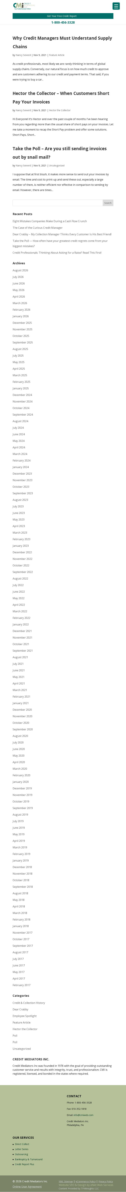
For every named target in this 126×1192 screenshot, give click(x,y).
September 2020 (23, 729)
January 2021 (21, 703)
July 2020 (18, 742)
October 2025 (21, 336)
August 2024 (20, 421)
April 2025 (19, 369)
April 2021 (19, 683)
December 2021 (22, 631)
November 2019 (22, 795)
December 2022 (22, 552)
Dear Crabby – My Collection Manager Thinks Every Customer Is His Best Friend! (62, 234)
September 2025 (23, 342)
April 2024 (19, 447)
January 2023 (21, 546)
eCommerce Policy (86, 1181)
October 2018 (21, 880)
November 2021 (22, 637)
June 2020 (19, 749)
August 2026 (20, 270)
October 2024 (21, 408)
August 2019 (20, 814)
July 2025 (18, 355)
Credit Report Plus (24, 1164)
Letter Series (21, 1149)
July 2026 (18, 277)
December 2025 (22, 323)
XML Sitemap (66, 1181)
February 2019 (21, 854)
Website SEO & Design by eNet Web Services (86, 1185)
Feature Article (56, 55)
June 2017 (19, 965)
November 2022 (22, 559)
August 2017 (20, 952)
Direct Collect (22, 1144)
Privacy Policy (105, 1181)
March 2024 (20, 454)
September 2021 (23, 650)
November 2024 (22, 401)
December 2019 (22, 788)
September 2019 (23, 808)
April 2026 (19, 296)
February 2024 (21, 460)
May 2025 (18, 362)
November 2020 (22, 716)
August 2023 (20, 500)
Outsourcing (21, 1154)
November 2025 (22, 329)
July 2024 (18, 428)
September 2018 (23, 887)
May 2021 (18, 677)
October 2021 (21, 644)
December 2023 (22, 473)
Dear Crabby (20, 1009)
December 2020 (22, 709)
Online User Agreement (27, 1186)
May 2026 (18, 290)
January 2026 (21, 316)
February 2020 (21, 775)
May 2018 (18, 900)
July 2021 (18, 664)
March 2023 (20, 532)
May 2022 (18, 598)
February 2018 (21, 919)
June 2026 (19, 283)
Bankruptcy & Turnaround (28, 1159)
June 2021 (19, 670)
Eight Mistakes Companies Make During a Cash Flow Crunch (50, 221)
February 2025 (21, 382)
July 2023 (18, 506)
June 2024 (19, 434)
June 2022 (19, 591)
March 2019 (20, 847)
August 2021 (20, 657)
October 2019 (21, 801)
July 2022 (18, 585)
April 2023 (19, 526)
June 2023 (19, 513)
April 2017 (19, 978)
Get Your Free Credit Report (62, 16)
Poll (15, 1035)
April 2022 (19, 605)
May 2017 (18, 972)
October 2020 (21, 723)
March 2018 (20, 913)
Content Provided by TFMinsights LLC (79, 1188)
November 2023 (22, 480)
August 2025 (20, 349)
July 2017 (18, 959)
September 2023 (23, 493)
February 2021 (21, 696)
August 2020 (20, 736)
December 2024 (22, 395)
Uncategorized (56, 165)
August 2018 (20, 893)
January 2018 (21, 926)
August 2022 (20, 578)
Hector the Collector (60, 110)
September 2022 (23, 572)
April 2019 (19, 841)
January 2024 (21, 467)
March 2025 (20, 375)
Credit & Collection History (29, 1003)
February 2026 (21, 309)
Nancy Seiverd (23, 55)
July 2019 (18, 821)
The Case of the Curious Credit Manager (38, 228)
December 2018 (22, 867)
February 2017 (21, 985)
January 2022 (21, 624)
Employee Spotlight (25, 1016)
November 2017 (22, 932)
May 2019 (18, 834)
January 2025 (21, 388)
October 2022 (21, 565)
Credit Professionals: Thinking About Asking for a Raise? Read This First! (57, 252)
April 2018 (19, 906)
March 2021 (20, 690)
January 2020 (21, 782)
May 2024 (18, 441)
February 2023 (21, 539)
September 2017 (23, 946)
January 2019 (21, 860)
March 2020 (20, 769)
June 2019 (19, 828)
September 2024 (23, 414)
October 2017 (21, 939)
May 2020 (18, 755)
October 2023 (21, 487)
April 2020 (19, 762)
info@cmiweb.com (83, 1115)
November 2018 (22, 873)
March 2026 (20, 303)
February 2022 (21, 618)
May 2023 (18, 519)
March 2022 (20, 611)
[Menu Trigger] (116, 6)
